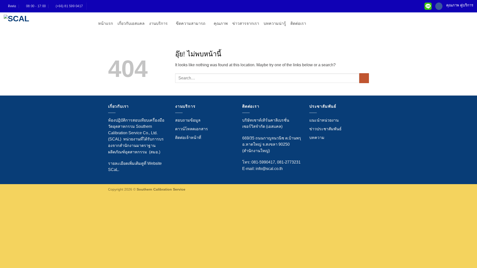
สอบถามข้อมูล (187, 120)
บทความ (316, 137)
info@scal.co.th (269, 169)
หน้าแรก (105, 23)
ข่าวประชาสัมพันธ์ (325, 129)
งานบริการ (158, 23)
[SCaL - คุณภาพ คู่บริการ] (47, 23)
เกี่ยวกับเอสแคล (131, 23)
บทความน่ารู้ (275, 23)
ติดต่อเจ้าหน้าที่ (188, 137)
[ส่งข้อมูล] (364, 78)
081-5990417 (263, 162)
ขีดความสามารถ (190, 23)
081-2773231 (289, 162)
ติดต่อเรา (298, 23)
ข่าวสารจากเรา (245, 23)
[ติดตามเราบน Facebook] (438, 6)
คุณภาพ (221, 23)
